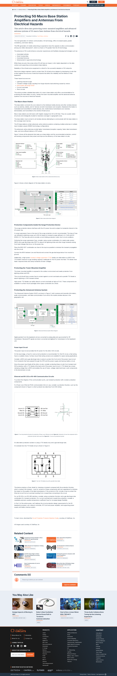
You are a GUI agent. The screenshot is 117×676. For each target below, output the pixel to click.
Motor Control (70, 657)
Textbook (98, 658)
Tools (40, 5)
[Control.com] (29, 670)
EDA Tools (45, 642)
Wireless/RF (45, 665)
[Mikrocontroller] (64, 670)
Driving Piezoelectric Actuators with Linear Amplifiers (66, 554)
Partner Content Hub (96, 5)
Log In (93, 1)
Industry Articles (100, 638)
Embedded (45, 646)
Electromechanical (47, 644)
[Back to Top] (105, 674)
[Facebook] (11, 646)
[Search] (87, 2)
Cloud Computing (71, 638)
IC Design (45, 648)
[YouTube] (25, 646)
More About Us (16, 635)
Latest (44, 632)
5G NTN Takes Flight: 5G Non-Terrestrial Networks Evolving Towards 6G (32, 555)
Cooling (44, 638)
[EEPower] (40, 670)
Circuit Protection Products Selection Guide (45, 518)
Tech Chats (99, 652)
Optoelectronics (47, 652)
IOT (68, 648)
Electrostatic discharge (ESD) (25, 85)
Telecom (69, 661)
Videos (47, 5)
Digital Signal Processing (73, 644)
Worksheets (60, 540)
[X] (14, 646)
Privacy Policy (83, 674)
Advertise (28, 635)
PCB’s (44, 655)
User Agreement (100, 674)
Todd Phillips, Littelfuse (42, 36)
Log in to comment (70, 584)
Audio (68, 634)
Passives (45, 653)
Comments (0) (22, 575)
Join (101, 1)
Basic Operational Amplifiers (64, 537)
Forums (23, 5)
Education (32, 5)
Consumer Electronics (72, 640)
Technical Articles (62, 548)
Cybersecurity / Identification (74, 642)
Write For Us (16, 638)
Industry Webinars (30, 548)
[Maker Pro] (50, 670)
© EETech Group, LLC (16, 674)
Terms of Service (91, 674)
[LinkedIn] (18, 646)
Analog (44, 634)
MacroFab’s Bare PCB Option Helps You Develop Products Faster (65, 564)
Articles (15, 5)
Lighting (69, 652)
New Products (99, 642)
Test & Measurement (48, 663)
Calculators (99, 633)
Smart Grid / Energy (72, 659)
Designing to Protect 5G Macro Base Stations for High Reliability (33, 538)
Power (44, 657)
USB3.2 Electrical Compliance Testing (33, 545)
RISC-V (44, 659)
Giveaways (67, 5)
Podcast (76, 5)
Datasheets (56, 5)
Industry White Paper (67, 617)
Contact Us (28, 638)
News (38, 622)
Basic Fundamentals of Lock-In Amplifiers (32, 564)
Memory (45, 650)
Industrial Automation (72, 646)
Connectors (45, 636)
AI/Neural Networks (72, 632)
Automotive (70, 636)
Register (30, 654)
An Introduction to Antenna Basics (65, 545)
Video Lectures (100, 660)
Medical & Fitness (71, 653)
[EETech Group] (15, 670)
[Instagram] (21, 646)
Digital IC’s (45, 640)
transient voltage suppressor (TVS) (41, 257)
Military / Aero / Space (72, 655)
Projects (98, 648)
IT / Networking (71, 650)
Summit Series (99, 650)
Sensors (45, 661)
